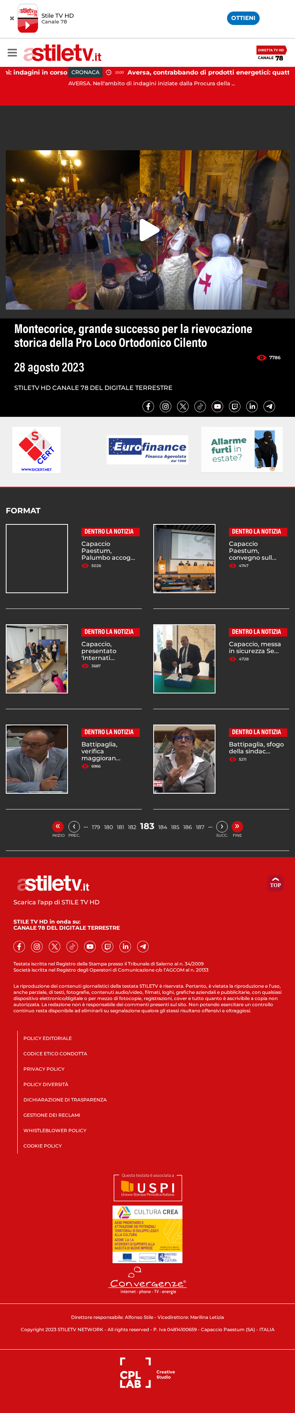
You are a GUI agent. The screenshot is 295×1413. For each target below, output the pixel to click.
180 (108, 827)
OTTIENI (243, 18)
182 (132, 827)
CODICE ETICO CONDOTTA (55, 1053)
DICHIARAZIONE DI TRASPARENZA (65, 1100)
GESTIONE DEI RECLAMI (51, 1115)
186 (187, 827)
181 (120, 827)
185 (175, 827)
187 (200, 827)
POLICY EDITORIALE (47, 1038)
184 (162, 827)
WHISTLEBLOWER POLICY (54, 1130)
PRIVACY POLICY (44, 1069)
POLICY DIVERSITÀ (45, 1084)
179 (96, 827)
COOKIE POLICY (42, 1146)
